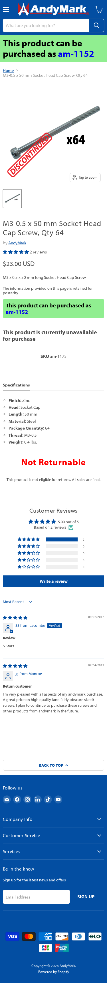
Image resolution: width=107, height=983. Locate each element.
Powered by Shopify (53, 971)
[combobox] (46, 25)
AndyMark (17, 242)
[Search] (96, 25)
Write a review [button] (54, 581)
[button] (16, 252)
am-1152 (76, 53)
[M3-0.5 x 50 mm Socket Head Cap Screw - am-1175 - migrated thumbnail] (12, 199)
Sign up (86, 896)
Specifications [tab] (16, 385)
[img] (15, 617)
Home (8, 70)
